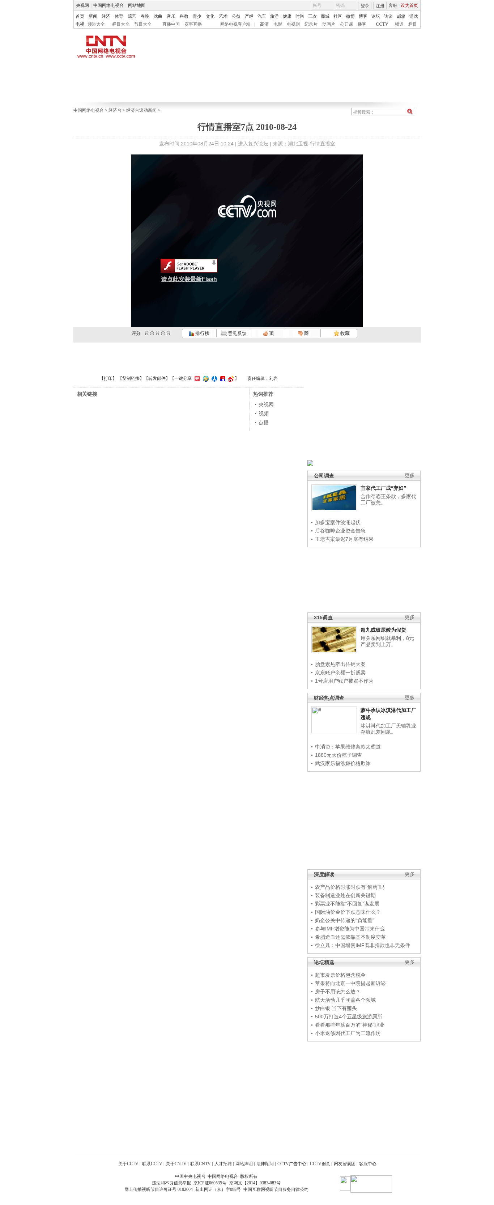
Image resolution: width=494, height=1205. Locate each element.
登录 (365, 5)
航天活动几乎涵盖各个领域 (345, 1000)
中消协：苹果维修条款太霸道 (348, 747)
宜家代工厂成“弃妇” (383, 488)
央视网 (82, 5)
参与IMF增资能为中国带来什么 (350, 929)
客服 (392, 5)
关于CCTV (128, 1163)
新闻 (93, 16)
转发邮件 (157, 378)
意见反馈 (236, 333)
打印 (108, 378)
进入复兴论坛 (253, 144)
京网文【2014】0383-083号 (255, 1182)
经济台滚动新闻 (141, 110)
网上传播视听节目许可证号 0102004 (158, 1189)
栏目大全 (120, 24)
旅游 (274, 16)
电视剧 (293, 24)
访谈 (388, 16)
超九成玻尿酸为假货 (383, 630)
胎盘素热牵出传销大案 (340, 664)
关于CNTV (176, 1163)
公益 (236, 16)
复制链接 (131, 378)
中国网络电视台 (108, 5)
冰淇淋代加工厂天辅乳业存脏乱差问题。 (388, 729)
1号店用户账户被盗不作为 (344, 681)
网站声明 (244, 1163)
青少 (197, 16)
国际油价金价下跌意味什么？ (348, 912)
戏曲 (158, 16)
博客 (363, 16)
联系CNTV (200, 1163)
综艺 (132, 16)
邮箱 (401, 16)
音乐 (171, 16)
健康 (287, 16)
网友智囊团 (344, 1163)
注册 (380, 5)
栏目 (412, 24)
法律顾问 (265, 1163)
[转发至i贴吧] (221, 378)
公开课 (346, 24)
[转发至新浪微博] (230, 378)
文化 (210, 16)
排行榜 (201, 333)
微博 (350, 16)
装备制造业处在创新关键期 (345, 895)
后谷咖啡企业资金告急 (340, 531)
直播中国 (171, 24)
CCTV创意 (320, 1163)
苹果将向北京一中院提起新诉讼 (350, 983)
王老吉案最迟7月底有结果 (344, 539)
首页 (80, 16)
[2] (146, 333)
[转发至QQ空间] (205, 378)
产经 (249, 16)
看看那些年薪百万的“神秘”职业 (349, 1025)
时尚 (299, 16)
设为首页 (409, 5)
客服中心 (367, 1163)
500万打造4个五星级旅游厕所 (348, 1016)
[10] (168, 333)
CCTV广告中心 (291, 1163)
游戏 (413, 16)
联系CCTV (152, 1163)
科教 (184, 16)
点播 (264, 422)
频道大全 (96, 24)
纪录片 (311, 24)
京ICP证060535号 (209, 1182)
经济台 (115, 110)
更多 (410, 475)
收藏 (344, 333)
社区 (337, 16)
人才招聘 (223, 1163)
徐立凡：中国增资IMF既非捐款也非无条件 (362, 945)
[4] (152, 333)
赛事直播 (193, 24)
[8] (163, 333)
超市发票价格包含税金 (340, 975)
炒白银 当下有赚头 (336, 1008)
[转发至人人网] (213, 378)
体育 (119, 16)
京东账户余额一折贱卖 (340, 672)
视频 (264, 413)
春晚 (145, 16)
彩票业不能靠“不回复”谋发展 (347, 904)
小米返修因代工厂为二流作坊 (348, 1033)
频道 (399, 24)
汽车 (261, 16)
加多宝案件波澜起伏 (338, 522)
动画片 (328, 24)
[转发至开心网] (196, 378)
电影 (277, 24)
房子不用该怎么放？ (338, 991)
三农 (312, 16)
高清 (264, 24)
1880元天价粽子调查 (338, 755)
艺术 (223, 16)
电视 (80, 24)
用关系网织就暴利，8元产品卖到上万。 (387, 641)
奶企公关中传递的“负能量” (344, 920)
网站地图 (136, 5)
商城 (325, 16)
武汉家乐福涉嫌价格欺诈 (343, 763)
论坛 (375, 16)
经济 (106, 16)
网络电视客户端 (235, 24)
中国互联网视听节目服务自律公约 (275, 1189)
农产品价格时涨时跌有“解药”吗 (349, 887)
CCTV (382, 24)
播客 (362, 24)
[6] (157, 333)
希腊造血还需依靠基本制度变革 (350, 937)
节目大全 (143, 24)
